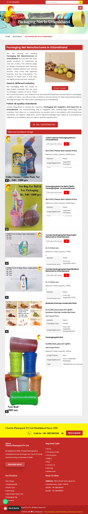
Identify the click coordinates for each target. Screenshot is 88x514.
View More (10, 500)
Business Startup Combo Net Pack (61, 303)
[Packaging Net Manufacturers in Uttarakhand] (60, 68)
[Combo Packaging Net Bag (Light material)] (23, 244)
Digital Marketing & (62, 512)
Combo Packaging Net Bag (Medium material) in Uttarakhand (62, 270)
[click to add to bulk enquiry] (7, 180)
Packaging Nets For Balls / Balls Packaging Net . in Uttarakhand (60, 187)
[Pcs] (23, 313)
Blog (48, 462)
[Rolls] (23, 374)
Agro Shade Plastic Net (14, 494)
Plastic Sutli (10, 487)
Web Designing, (49, 512)
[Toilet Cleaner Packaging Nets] (23, 158)
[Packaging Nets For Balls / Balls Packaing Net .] (23, 207)
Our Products (51, 455)
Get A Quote (60, 88)
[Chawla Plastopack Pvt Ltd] (11, 11)
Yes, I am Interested (45, 124)
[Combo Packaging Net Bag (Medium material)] (23, 279)
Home (7, 37)
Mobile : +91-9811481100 (54, 487)
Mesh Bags (17, 37)
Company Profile (52, 452)
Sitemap (49, 468)
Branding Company (76, 512)
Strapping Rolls (11, 484)
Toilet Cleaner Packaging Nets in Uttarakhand (61, 139)
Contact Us (50, 465)
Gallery (49, 458)
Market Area (51, 471)
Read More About (15, 464)
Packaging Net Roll (54, 337)
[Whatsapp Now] (5, 501)
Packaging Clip (11, 497)
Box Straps (10, 481)
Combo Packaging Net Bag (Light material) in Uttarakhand (61, 236)
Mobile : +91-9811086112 (54, 491)
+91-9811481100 (13, 2)
